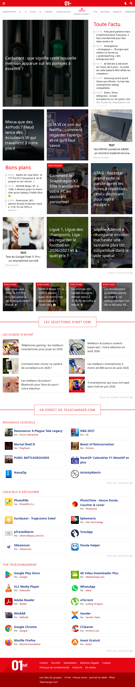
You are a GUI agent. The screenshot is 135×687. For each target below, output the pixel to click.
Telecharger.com (49, 682)
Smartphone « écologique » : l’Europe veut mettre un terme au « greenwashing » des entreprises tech (112, 52)
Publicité (77, 667)
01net (68, 677)
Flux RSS (55, 662)
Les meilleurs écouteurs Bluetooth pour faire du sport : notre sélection (40, 384)
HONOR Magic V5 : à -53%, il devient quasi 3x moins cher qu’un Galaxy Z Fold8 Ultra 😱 (25, 190)
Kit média (90, 667)
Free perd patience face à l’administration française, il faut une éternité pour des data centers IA (113, 36)
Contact (44, 662)
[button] (4, 3)
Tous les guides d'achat (114, 397)
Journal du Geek (98, 677)
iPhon (112, 677)
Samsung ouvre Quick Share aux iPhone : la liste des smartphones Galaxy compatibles (112, 83)
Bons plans (18, 167)
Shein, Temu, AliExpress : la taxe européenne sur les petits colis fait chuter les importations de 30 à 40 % (113, 99)
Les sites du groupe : (51, 677)
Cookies (106, 662)
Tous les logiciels (118, 483)
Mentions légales (89, 662)
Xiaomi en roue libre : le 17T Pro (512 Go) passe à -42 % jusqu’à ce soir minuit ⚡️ (25, 178)
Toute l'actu (107, 24)
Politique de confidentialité (54, 667)
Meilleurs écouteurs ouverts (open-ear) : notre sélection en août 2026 (106, 347)
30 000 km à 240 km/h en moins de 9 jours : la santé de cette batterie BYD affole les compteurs (113, 68)
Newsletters (70, 662)
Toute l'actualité (119, 272)
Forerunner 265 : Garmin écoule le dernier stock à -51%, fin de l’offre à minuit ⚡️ (25, 205)
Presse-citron (80, 677)
